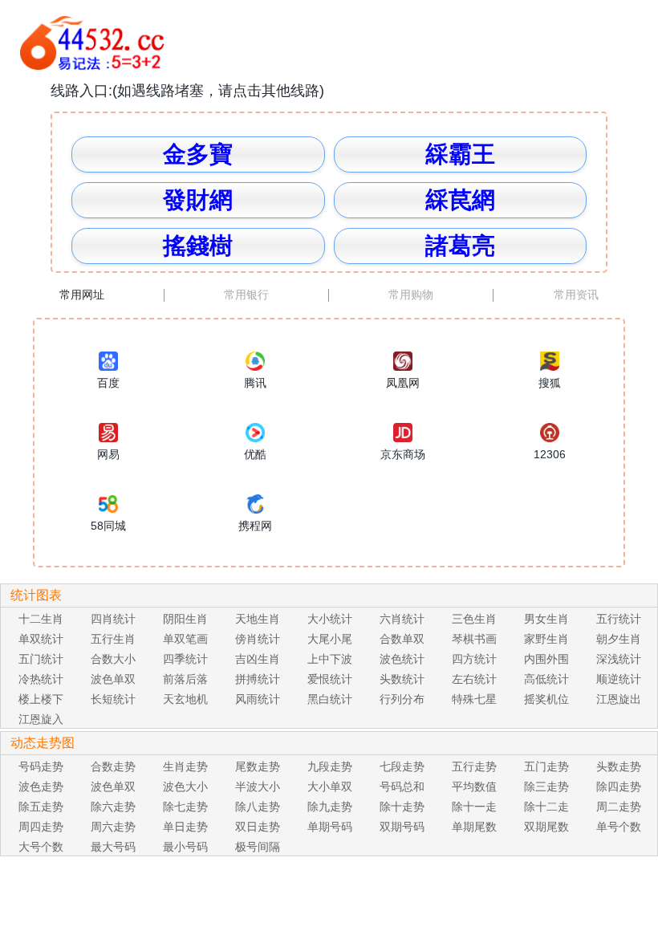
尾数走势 (257, 766)
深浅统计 (618, 658)
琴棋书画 (474, 638)
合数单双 (402, 638)
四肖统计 (113, 618)
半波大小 (257, 786)
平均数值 (474, 786)
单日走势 (185, 826)
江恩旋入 (40, 719)
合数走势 (113, 766)
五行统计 (618, 618)
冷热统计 (40, 679)
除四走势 (618, 786)
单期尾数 (474, 826)
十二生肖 (40, 618)
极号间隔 (257, 846)
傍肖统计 (257, 638)
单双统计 (40, 638)
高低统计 (546, 679)
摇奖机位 (546, 699)
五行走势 (474, 766)
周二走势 (618, 806)
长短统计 (113, 699)
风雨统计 (257, 699)
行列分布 (402, 699)
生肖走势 (185, 766)
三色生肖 (474, 618)
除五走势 (40, 806)
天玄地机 (185, 699)
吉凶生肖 (257, 658)
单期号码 (329, 826)
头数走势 (618, 766)
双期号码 (402, 826)
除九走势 (329, 806)
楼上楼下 (40, 699)
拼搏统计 (257, 679)
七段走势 (402, 766)
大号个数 (40, 846)
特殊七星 (474, 699)
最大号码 (113, 846)
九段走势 (329, 766)
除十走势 (402, 806)
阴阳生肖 (185, 618)
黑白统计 (329, 699)
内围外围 (546, 658)
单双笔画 (185, 638)
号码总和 (402, 786)
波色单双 (113, 679)
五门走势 (546, 766)
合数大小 (113, 658)
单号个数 (618, 826)
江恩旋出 (618, 699)
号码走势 (40, 766)
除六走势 (113, 806)
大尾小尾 (329, 638)
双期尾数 (546, 826)
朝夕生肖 (618, 638)
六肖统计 (402, 618)
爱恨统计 (329, 679)
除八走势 (257, 806)
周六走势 (113, 826)
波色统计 (402, 658)
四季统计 (185, 658)
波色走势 (40, 786)
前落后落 (185, 679)
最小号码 (185, 846)
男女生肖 (546, 618)
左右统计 (474, 679)
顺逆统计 (618, 679)
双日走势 (257, 826)
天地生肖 (257, 618)
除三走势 (546, 786)
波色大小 (185, 786)
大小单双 (329, 786)
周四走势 (40, 826)
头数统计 (402, 679)
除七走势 (185, 806)
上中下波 (329, 658)
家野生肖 (546, 638)
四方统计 (474, 658)
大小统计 (329, 618)
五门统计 (40, 658)
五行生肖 (113, 638)
